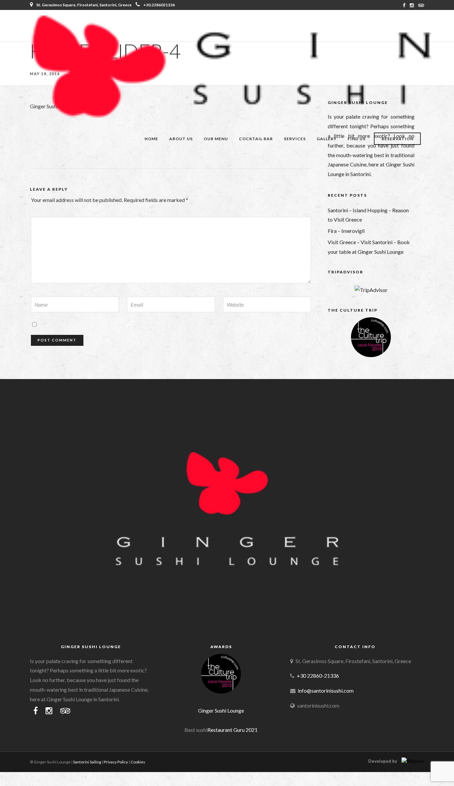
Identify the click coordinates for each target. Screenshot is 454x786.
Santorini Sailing (87, 761)
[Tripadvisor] (421, 5)
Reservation (397, 138)
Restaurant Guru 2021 (232, 730)
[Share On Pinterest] (30, 771)
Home (151, 138)
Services (295, 138)
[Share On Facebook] (10, 771)
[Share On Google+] (40, 771)
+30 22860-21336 (318, 675)
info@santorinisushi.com (326, 690)
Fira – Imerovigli (346, 231)
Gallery (327, 138)
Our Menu (216, 138)
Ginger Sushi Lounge (221, 710)
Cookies (138, 761)
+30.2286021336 (159, 4)
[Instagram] (412, 5)
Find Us (357, 138)
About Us (181, 138)
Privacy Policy (116, 761)
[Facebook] (35, 711)
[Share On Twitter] (20, 771)
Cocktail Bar (256, 138)
